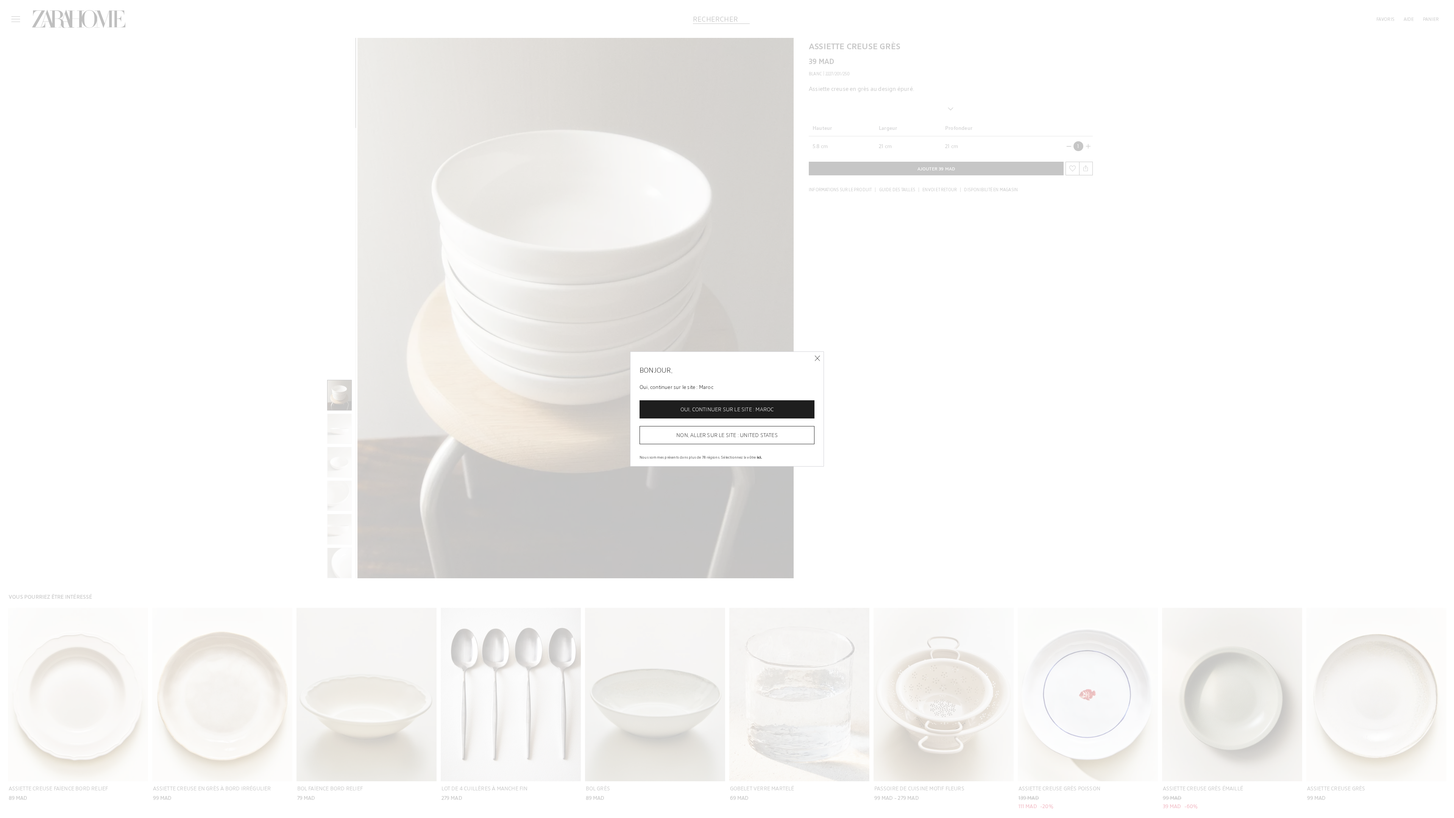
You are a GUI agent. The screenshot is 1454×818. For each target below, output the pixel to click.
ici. (759, 457)
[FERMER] (817, 358)
